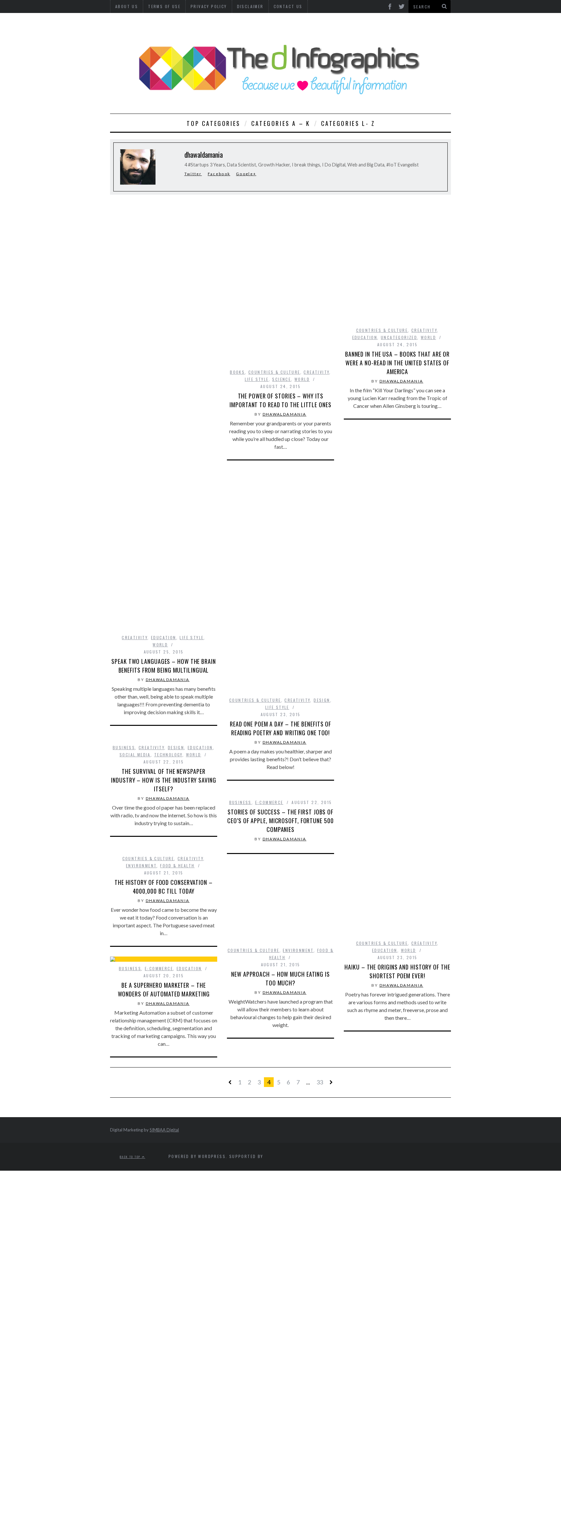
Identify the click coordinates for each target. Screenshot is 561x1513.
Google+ (246, 174)
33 (320, 1082)
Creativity (134, 637)
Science (281, 379)
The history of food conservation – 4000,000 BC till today (164, 886)
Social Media (135, 754)
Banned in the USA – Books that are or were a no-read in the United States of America (397, 363)
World (160, 644)
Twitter (193, 174)
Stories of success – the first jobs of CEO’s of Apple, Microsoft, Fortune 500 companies (280, 821)
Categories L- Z (348, 123)
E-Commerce (269, 802)
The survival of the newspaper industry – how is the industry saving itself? (163, 780)
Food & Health (177, 865)
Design (322, 700)
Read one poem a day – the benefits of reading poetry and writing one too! (280, 728)
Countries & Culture (274, 372)
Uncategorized (399, 337)
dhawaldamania (168, 679)
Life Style (192, 637)
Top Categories (213, 123)
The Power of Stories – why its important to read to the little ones (280, 400)
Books (237, 372)
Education (163, 637)
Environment (141, 865)
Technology (168, 754)
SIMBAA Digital (164, 1129)
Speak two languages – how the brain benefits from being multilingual (163, 665)
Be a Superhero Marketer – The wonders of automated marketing (164, 989)
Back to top (131, 1157)
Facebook (219, 174)
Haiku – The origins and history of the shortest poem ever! (397, 971)
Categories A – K (280, 123)
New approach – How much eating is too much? (280, 978)
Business (124, 747)
